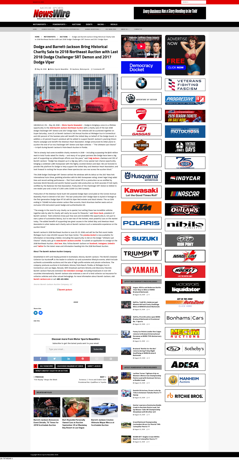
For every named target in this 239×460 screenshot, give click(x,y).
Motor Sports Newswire (72, 125)
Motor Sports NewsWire (59, 69)
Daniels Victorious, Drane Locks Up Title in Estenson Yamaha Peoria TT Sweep (147, 392)
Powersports (59, 24)
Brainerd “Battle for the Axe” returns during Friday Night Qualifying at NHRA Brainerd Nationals (144, 352)
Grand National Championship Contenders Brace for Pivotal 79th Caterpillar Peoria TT (146, 424)
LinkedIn (111, 244)
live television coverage (73, 271)
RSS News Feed (111, 29)
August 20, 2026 (140, 358)
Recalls (114, 24)
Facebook (93, 244)
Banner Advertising (92, 29)
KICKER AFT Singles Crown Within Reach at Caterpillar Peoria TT (146, 437)
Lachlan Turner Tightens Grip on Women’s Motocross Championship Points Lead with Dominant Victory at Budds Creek (147, 376)
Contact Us (138, 29)
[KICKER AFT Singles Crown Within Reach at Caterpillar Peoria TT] (126, 439)
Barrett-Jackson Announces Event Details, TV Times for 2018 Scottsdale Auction (46, 422)
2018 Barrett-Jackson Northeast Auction (67, 128)
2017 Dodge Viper (46, 366)
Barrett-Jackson (94, 366)
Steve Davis (98, 213)
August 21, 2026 (140, 341)
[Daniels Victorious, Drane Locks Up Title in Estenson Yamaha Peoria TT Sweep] (126, 393)
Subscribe (98, 349)
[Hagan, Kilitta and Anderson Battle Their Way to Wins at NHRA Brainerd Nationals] (126, 290)
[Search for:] (193, 2)
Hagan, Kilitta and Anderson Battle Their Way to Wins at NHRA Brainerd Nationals (147, 289)
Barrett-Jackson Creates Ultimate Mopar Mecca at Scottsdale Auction (102, 422)
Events (89, 24)
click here (58, 244)
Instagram (102, 244)
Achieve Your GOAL (48, 29)
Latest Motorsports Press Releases (140, 281)
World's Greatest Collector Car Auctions (51, 371)
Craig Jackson (93, 158)
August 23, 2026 (140, 309)
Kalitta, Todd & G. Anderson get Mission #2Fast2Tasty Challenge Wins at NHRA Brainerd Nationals (146, 304)
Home (35, 29)
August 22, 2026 (140, 324)
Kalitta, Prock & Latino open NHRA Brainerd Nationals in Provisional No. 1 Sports (146, 319)
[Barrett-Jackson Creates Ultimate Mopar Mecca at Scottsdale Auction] (104, 407)
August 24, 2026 (140, 295)
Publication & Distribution (69, 29)
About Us (124, 29)
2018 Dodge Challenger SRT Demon (70, 366)
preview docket (89, 235)
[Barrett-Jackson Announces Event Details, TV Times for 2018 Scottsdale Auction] (47, 407)
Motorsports (39, 24)
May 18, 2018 (41, 69)
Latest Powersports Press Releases (140, 367)
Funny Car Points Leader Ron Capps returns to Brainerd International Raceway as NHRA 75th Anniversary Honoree (147, 335)
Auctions (76, 24)
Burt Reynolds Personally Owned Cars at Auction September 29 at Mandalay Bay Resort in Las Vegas (74, 423)
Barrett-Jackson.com (42, 279)
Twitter (40, 246)
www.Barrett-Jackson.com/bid (68, 241)
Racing (100, 24)
